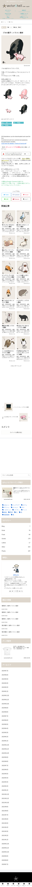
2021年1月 (5, 839)
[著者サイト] (10, 591)
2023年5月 (5, 724)
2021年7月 (5, 815)
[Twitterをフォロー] (12, 591)
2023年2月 (5, 736)
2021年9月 (5, 806)
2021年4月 (5, 827)
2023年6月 (5, 720)
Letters (16, 542)
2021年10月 (5, 802)
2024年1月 (5, 691)
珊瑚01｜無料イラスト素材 (10, 619)
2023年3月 (5, 732)
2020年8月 (5, 860)
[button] (25, 199)
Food (16, 534)
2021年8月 (5, 810)
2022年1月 (5, 790)
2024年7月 (5, 670)
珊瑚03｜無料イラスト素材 (10, 605)
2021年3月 (5, 831)
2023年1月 (5, 741)
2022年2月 (5, 786)
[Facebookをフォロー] (15, 591)
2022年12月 (5, 745)
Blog (16, 526)
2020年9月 (5, 856)
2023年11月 (5, 699)
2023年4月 (5, 728)
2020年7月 (5, 864)
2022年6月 (5, 769)
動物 (16, 27)
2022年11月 (5, 749)
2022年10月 (5, 753)
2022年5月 (5, 773)
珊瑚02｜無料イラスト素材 (10, 612)
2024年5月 (5, 679)
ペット (10, 27)
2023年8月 (5, 712)
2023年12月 (5, 695)
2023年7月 (5, 716)
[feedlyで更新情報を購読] (20, 591)
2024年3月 (5, 683)
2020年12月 (5, 843)
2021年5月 (5, 823)
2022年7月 (5, 765)
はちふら (16, 575)
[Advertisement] (16, 383)
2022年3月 (5, 782)
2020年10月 (5, 852)
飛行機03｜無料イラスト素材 (11, 625)
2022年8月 (5, 761)
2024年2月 (5, 687)
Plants (16, 551)
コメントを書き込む (16, 432)
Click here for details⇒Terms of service (13, 143)
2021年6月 (5, 819)
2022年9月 (5, 757)
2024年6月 (5, 675)
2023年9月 (5, 708)
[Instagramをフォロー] (17, 591)
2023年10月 (5, 703)
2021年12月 (5, 794)
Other (4, 27)
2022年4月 (5, 778)
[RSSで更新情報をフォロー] (22, 591)
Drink (16, 530)
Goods (16, 538)
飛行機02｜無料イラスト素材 (11, 632)
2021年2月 (5, 835)
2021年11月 (5, 798)
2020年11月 (5, 848)
